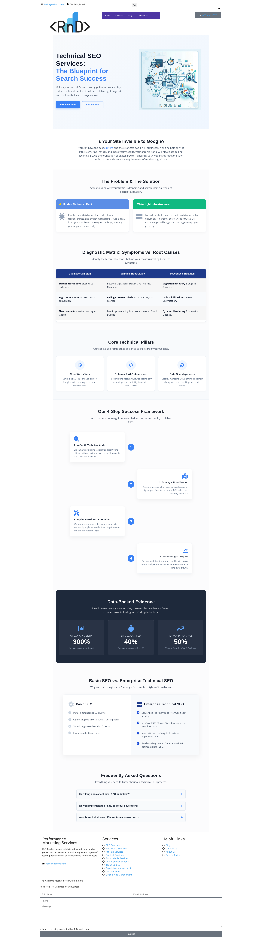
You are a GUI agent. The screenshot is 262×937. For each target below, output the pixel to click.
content (108, 147)
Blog (130, 15)
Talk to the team (68, 105)
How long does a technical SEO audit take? (104, 794)
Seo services (92, 105)
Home (107, 15)
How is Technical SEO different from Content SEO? (109, 817)
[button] (134, 5)
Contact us (143, 15)
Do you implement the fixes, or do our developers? (109, 805)
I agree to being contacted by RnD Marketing (65, 929)
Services (119, 15)
